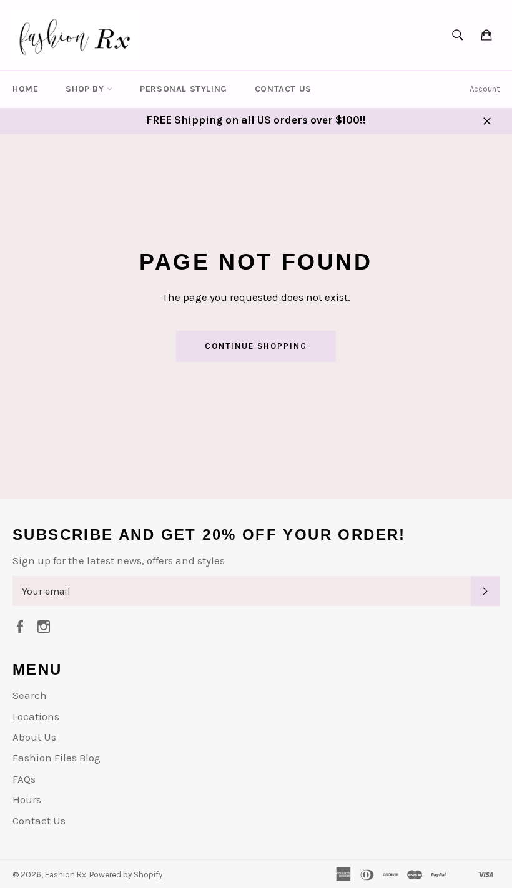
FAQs (24, 779)
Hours (26, 799)
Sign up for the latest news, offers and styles (118, 560)
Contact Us (283, 89)
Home (25, 89)
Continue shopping (256, 346)
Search (29, 695)
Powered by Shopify (125, 874)
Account (485, 89)
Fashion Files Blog (56, 757)
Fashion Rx (65, 874)
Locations (35, 716)
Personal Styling (183, 89)
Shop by (86, 89)
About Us (34, 737)
